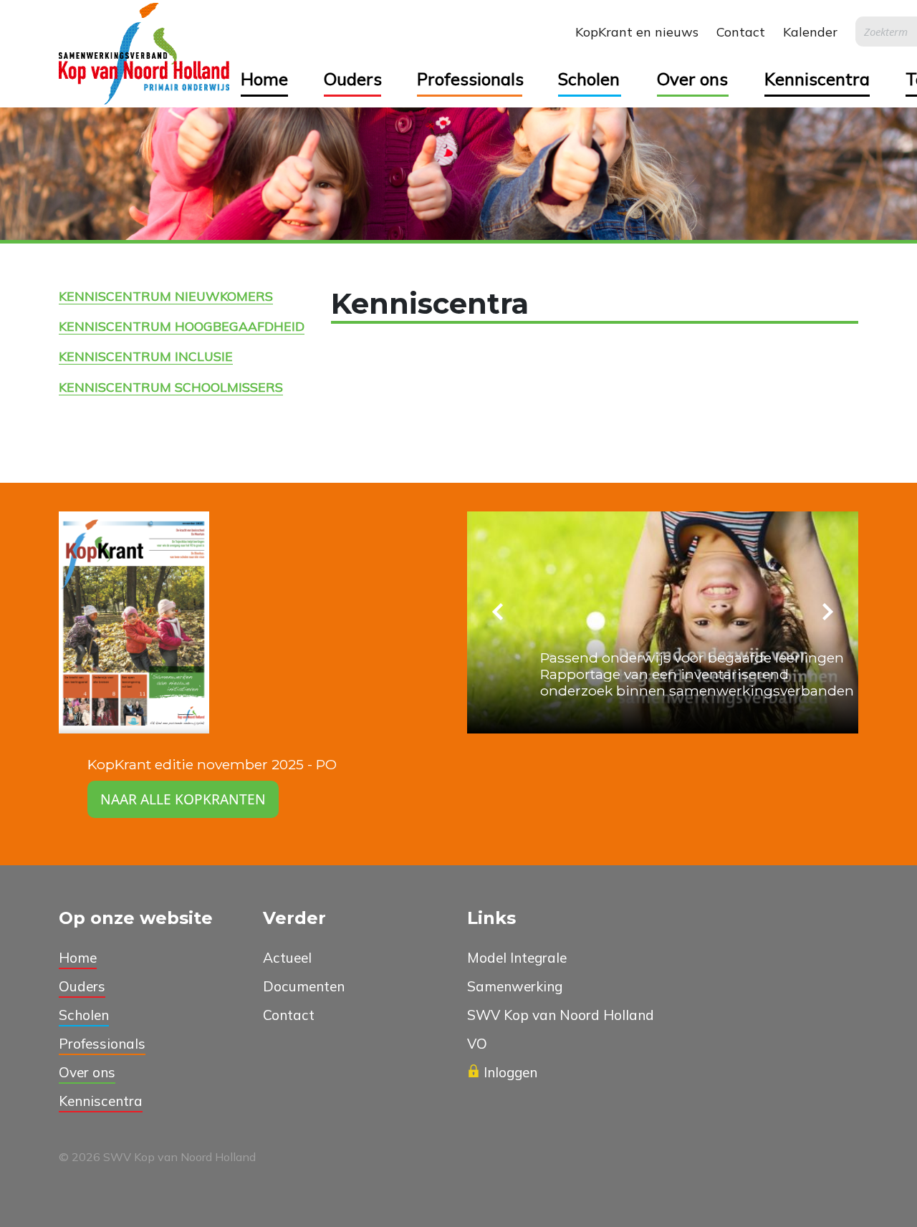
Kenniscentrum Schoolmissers (171, 387)
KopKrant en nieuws (636, 32)
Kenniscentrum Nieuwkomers (166, 296)
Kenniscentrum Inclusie (146, 356)
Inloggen (510, 1072)
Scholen (589, 79)
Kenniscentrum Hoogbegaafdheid (181, 326)
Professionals (469, 79)
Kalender (810, 32)
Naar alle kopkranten (183, 799)
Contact (740, 32)
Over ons (692, 79)
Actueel (287, 957)
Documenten (304, 986)
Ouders (352, 79)
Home (264, 79)
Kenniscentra (817, 79)
